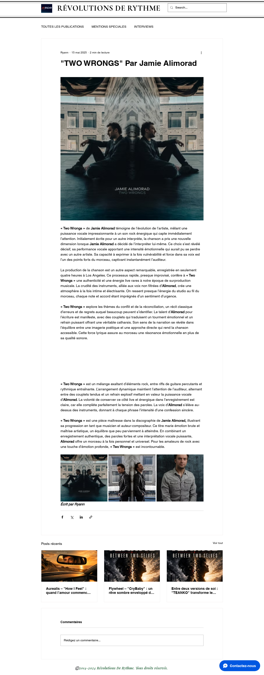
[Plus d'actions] (201, 52)
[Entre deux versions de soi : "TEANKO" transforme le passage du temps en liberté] (195, 566)
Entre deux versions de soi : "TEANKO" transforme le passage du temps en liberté (194, 591)
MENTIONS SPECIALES (109, 26)
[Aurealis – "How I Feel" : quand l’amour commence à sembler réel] (69, 566)
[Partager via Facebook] (62, 517)
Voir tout (218, 542)
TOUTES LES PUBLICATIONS (62, 26)
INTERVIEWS (143, 26)
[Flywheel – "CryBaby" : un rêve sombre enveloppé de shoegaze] (132, 566)
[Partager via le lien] (91, 517)
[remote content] (132, 361)
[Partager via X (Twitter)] (72, 517)
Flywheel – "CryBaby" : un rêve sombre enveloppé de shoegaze (131, 591)
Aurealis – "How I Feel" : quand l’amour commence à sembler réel (69, 591)
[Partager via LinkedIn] (81, 517)
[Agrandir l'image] (83, 478)
